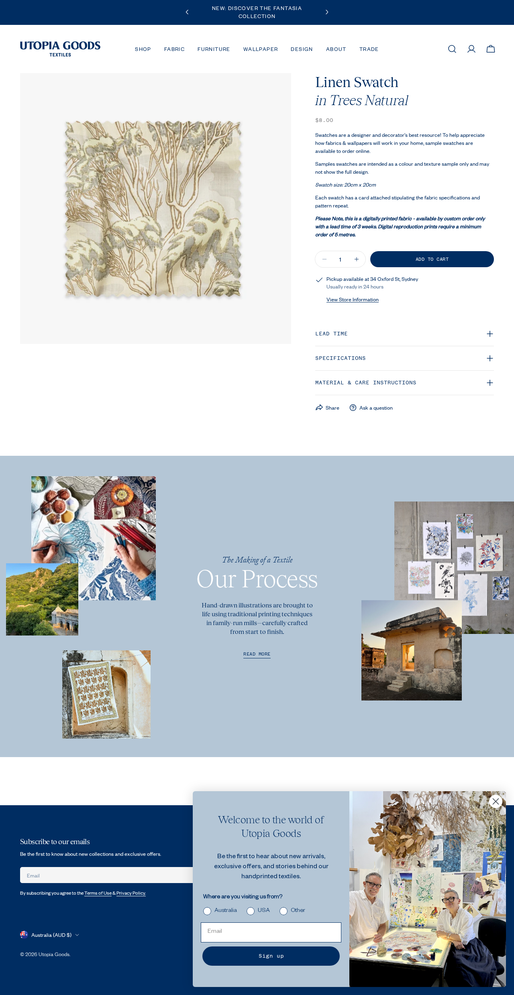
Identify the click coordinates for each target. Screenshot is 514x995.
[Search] (452, 49)
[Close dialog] (496, 801)
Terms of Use (98, 892)
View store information (352, 299)
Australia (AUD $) (51, 934)
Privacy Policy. (131, 892)
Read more (257, 654)
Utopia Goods (54, 954)
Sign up (271, 955)
